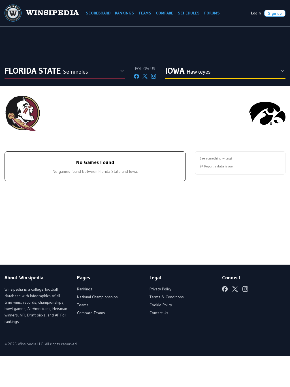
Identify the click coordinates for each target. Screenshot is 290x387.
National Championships (97, 296)
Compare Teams (91, 312)
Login (256, 13)
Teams (82, 304)
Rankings (84, 289)
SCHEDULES (189, 13)
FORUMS (212, 13)
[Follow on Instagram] (153, 76)
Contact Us (159, 312)
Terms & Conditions (167, 296)
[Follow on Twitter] (145, 76)
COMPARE (164, 13)
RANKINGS (124, 13)
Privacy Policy (160, 289)
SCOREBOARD (98, 13)
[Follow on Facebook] (136, 76)
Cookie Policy (161, 304)
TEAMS (144, 13)
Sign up (275, 13)
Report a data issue (218, 166)
